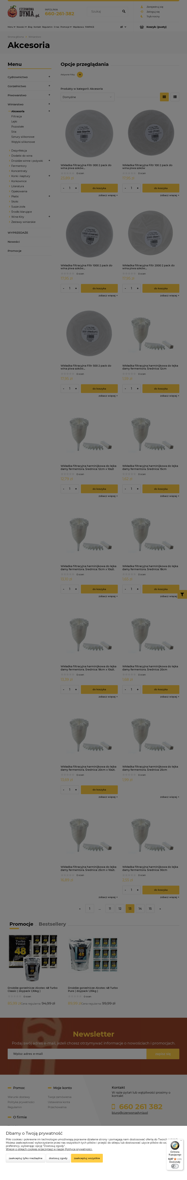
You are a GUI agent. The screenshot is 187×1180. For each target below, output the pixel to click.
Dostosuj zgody (58, 1158)
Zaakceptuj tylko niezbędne (25, 1158)
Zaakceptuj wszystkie (87, 1158)
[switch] (175, 1166)
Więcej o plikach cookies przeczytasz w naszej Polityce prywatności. (49, 1149)
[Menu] (181, 1141)
